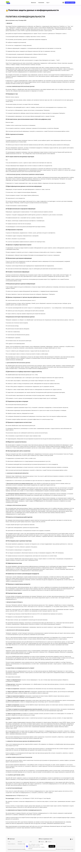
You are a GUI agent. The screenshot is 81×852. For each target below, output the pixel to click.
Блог (31, 841)
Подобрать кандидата (22, 843)
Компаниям (41, 2)
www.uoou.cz (21, 807)
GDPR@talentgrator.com (67, 447)
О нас (9, 841)
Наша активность (11, 843)
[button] (48, 2)
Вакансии (33, 2)
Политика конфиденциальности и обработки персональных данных (22, 849)
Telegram (42, 841)
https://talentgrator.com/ (45, 60)
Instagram (49, 841)
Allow (51, 846)
